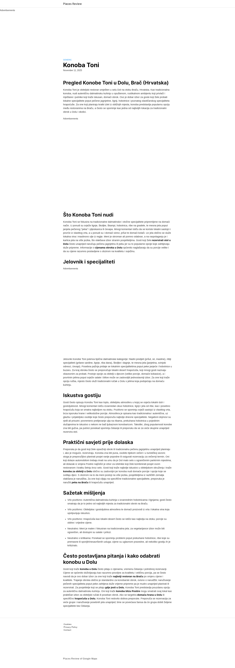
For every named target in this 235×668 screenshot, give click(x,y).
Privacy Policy (70, 627)
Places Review (72, 3)
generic (67, 60)
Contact (67, 630)
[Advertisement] (117, 32)
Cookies (68, 624)
